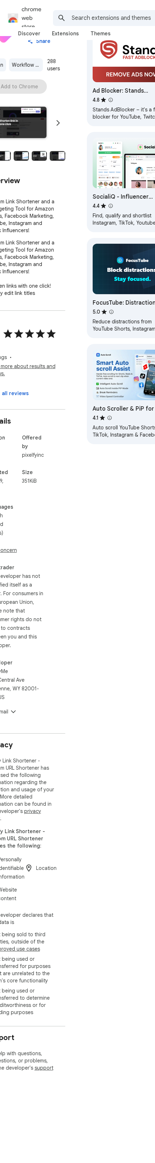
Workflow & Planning (27, 65)
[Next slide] (58, 123)
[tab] (29, 33)
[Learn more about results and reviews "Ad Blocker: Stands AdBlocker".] (110, 100)
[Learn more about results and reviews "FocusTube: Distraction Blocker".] (111, 311)
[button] (21, 156)
